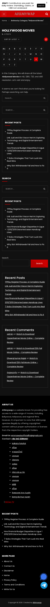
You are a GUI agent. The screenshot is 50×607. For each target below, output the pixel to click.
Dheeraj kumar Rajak (16, 358)
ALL (4, 48)
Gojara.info (12, 372)
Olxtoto (15, 460)
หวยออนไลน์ (17, 451)
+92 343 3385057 (19, 438)
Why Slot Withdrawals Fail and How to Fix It (25, 167)
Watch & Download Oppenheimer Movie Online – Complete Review (25, 338)
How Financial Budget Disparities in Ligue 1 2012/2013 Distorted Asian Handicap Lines (25, 151)
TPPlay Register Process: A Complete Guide (24, 131)
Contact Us (9, 566)
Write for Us (9, 589)
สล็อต (14, 488)
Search (5, 258)
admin (10, 334)
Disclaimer (9, 570)
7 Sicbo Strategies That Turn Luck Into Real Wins (24, 159)
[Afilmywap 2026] (25, 14)
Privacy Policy (10, 580)
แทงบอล (15, 456)
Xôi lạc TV (9, 502)
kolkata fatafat (19, 443)
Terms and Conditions (14, 584)
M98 (14, 484)
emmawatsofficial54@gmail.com (27, 435)
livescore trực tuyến (21, 492)
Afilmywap (37, 602)
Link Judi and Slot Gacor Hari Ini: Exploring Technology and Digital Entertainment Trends (26, 140)
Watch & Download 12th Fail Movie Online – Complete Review (22, 362)
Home (4, 20)
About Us (8, 561)
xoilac (14, 464)
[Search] (46, 14)
